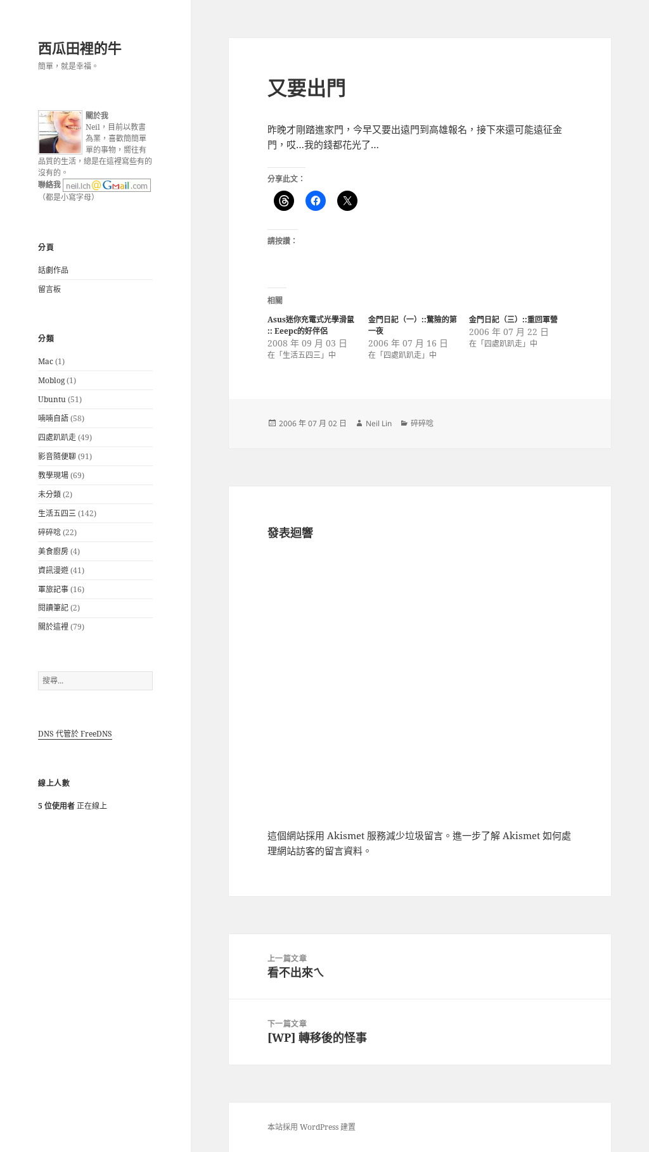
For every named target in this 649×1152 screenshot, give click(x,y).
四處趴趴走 (57, 437)
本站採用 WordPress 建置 (311, 1127)
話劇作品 (53, 270)
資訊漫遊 (53, 570)
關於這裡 (53, 626)
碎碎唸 (49, 532)
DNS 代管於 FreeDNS (75, 733)
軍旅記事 (53, 589)
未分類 (49, 494)
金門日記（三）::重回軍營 (513, 319)
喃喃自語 (53, 418)
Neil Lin (379, 423)
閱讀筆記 (53, 607)
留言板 (49, 289)
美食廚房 (53, 551)
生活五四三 (57, 513)
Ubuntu (52, 399)
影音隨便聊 (57, 456)
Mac (45, 361)
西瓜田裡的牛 (80, 47)
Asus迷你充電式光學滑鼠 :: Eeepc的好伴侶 (310, 325)
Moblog (51, 380)
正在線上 (72, 806)
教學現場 (53, 475)
